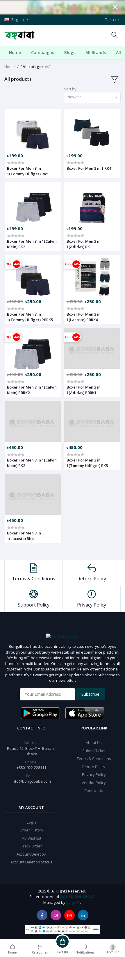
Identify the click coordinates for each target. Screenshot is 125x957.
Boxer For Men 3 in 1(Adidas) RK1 (84, 244)
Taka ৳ (110, 19)
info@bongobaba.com (31, 781)
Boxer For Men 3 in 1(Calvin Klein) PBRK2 (32, 389)
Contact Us (93, 790)
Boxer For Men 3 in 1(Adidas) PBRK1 (84, 389)
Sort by (70, 89)
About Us (94, 742)
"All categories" (35, 66)
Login (31, 822)
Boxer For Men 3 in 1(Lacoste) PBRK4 (84, 317)
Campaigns (42, 52)
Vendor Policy (94, 782)
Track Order (31, 846)
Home (15, 52)
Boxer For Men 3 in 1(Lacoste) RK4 (24, 535)
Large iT (73, 902)
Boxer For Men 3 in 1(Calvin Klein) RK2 (32, 244)
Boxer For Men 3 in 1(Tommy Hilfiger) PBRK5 (30, 317)
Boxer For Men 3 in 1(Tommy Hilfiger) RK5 (27, 171)
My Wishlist (31, 838)
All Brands (95, 52)
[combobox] (92, 97)
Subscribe (90, 694)
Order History (31, 830)
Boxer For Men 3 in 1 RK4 (89, 168)
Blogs (69, 52)
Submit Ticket (94, 750)
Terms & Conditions (94, 758)
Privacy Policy (94, 774)
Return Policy (93, 766)
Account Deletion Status (31, 862)
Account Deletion (31, 854)
